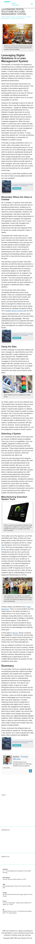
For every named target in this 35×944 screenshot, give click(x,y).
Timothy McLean (20, 757)
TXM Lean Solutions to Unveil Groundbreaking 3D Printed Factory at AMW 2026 (16, 814)
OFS (3, 547)
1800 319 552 (6, 874)
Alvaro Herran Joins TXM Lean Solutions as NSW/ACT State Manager (17, 803)
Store (2, 833)
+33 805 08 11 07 (7, 906)
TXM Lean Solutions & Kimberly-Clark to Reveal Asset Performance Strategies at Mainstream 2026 (15, 807)
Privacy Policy (5, 843)
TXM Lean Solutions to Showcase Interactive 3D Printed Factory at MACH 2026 (16, 818)
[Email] (17, 928)
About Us (3, 835)
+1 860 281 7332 (7, 889)
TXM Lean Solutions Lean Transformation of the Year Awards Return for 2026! (17, 798)
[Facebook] (14, 928)
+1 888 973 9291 (7, 898)
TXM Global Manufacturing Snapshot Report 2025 (14, 821)
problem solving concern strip (15, 310)
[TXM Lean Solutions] (10, 3)
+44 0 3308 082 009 (8, 914)
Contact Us (4, 838)
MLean (15, 633)
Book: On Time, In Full (7, 845)
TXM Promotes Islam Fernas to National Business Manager (16, 810)
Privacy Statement (6, 840)
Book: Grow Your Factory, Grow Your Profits (12, 848)
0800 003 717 (6, 881)
